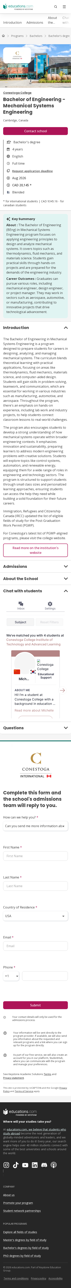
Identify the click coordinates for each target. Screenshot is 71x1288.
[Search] (55, 6)
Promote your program (18, 1203)
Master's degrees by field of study (24, 1240)
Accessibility (56, 1278)
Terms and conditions (16, 1278)
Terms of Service (24, 1091)
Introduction (12, 22)
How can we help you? (20, 817)
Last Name (12, 877)
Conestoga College (17, 93)
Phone (9, 967)
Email (8, 937)
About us (9, 1195)
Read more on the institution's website (35, 550)
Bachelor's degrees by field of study (26, 1248)
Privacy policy (38, 1278)
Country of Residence (20, 907)
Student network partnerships (22, 1211)
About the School (53, 20)
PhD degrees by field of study (22, 1256)
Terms (47, 1074)
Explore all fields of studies (20, 1232)
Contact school (35, 131)
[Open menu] (64, 6)
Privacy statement (13, 1078)
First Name (12, 847)
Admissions (34, 22)
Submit (35, 1005)
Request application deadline (32, 171)
